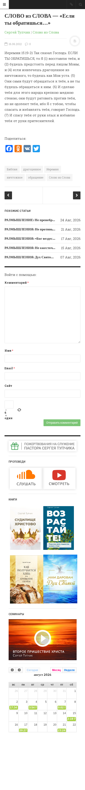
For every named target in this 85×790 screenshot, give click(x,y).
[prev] (12, 670)
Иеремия (52, 169)
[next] (19, 670)
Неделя (69, 670)
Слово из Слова (46, 32)
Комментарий (17, 282)
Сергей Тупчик (17, 32)
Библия (12, 169)
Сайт (8, 385)
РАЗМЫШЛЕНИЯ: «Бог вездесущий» (34, 238)
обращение (35, 177)
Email (10, 368)
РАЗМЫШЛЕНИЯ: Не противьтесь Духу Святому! (44, 229)
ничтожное (14, 177)
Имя (9, 350)
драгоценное (32, 169)
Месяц (56, 670)
